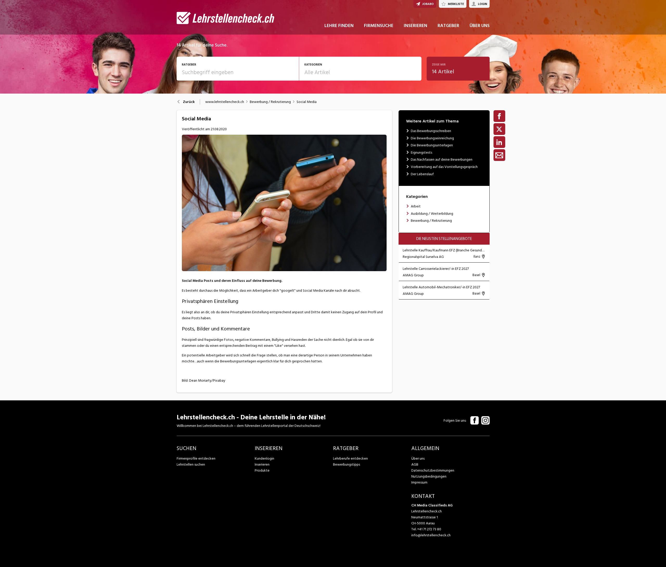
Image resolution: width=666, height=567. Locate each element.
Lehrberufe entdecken (350, 458)
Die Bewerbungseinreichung (432, 138)
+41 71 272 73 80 (429, 529)
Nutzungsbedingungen (428, 476)
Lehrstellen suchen (191, 464)
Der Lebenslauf (422, 174)
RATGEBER (448, 25)
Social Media (307, 102)
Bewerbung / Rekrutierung (270, 102)
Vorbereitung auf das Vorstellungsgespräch (444, 167)
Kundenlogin (264, 458)
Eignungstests (421, 152)
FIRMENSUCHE (378, 25)
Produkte (262, 470)
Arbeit (416, 206)
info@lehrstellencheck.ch (431, 535)
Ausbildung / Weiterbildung (432, 214)
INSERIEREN (415, 25)
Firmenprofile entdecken (196, 458)
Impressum (419, 482)
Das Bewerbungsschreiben (431, 131)
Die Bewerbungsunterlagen (432, 145)
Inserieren (262, 464)
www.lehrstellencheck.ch (224, 102)
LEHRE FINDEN (339, 25)
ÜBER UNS (480, 25)
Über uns (418, 458)
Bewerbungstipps (346, 464)
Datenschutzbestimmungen (432, 470)
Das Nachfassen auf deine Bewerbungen (441, 159)
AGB (414, 464)
